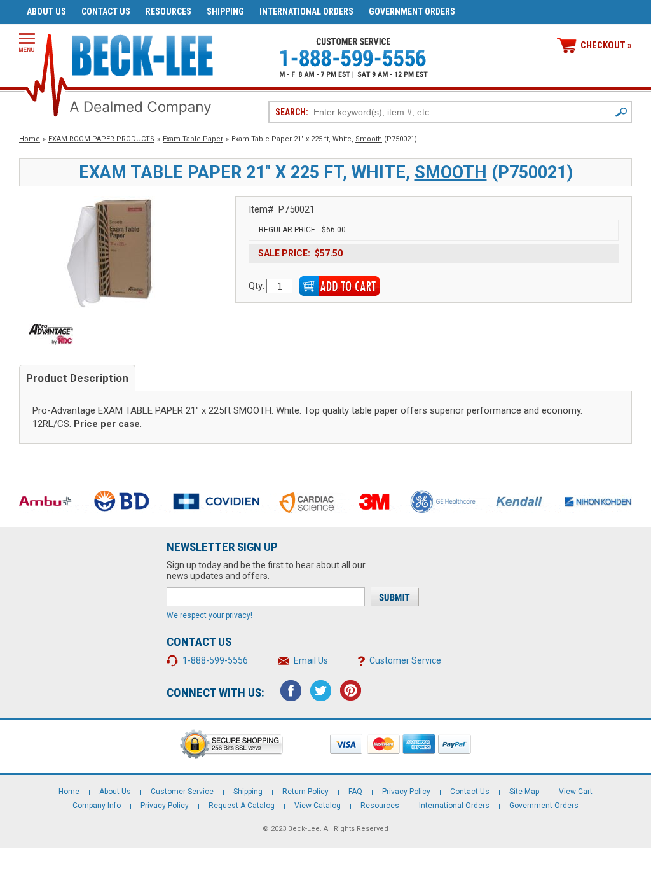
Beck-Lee (304, 829)
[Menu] (27, 42)
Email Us (311, 660)
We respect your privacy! (209, 615)
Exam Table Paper (193, 139)
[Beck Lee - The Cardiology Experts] (142, 53)
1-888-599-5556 (215, 660)
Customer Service (405, 660)
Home (29, 139)
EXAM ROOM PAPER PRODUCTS (101, 139)
